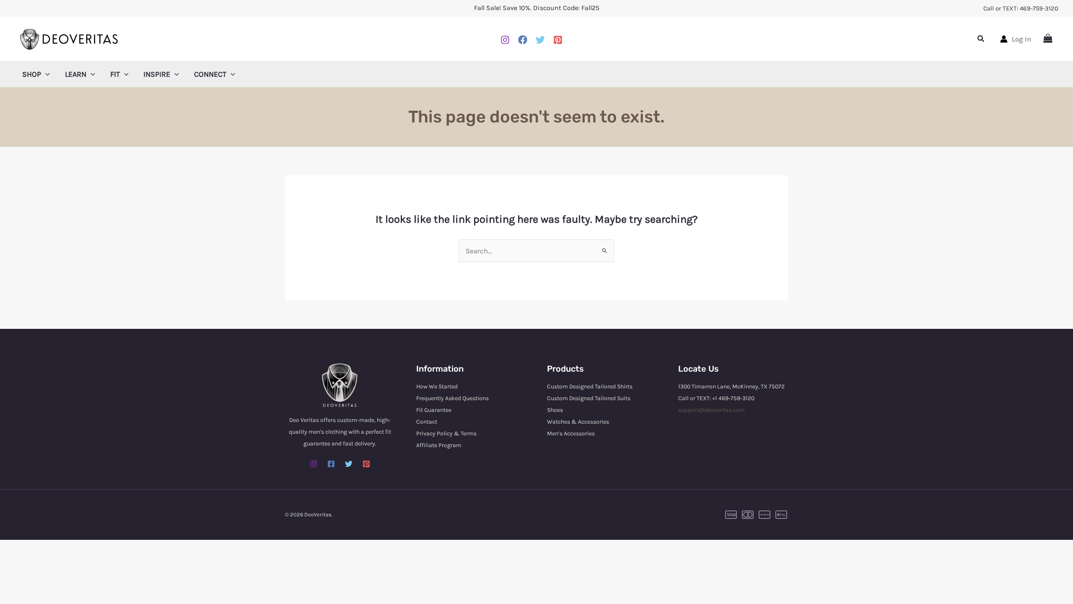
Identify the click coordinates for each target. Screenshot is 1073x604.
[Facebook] (522, 39)
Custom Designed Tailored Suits (588, 398)
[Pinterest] (557, 39)
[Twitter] (348, 464)
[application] (45, 74)
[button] (981, 39)
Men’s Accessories (571, 433)
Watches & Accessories (578, 421)
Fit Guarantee (433, 410)
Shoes (555, 410)
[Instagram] (505, 39)
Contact (426, 421)
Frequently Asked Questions (452, 398)
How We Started (437, 386)
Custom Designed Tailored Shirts (589, 386)
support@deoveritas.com (711, 410)
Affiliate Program (438, 445)
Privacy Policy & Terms (446, 433)
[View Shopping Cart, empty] (1047, 39)
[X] (540, 39)
